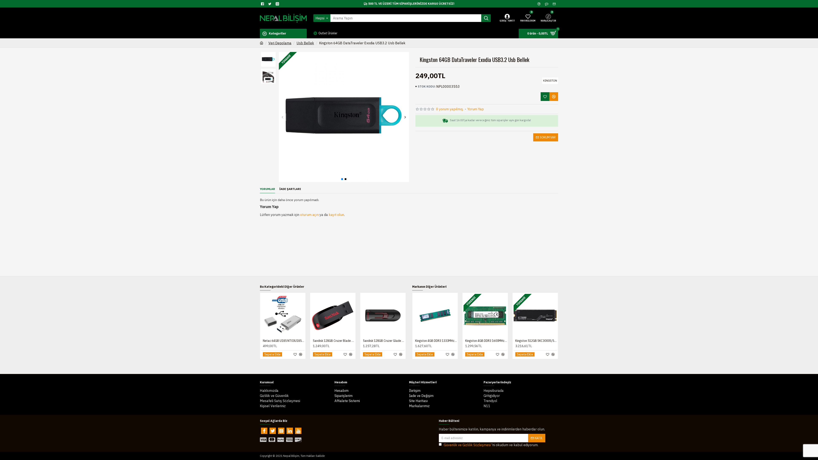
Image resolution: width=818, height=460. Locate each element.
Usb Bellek (305, 43)
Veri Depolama (279, 43)
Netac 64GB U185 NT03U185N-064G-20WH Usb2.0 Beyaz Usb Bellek (384, 341)
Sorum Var (548, 137)
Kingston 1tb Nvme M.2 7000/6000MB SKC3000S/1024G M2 (436, 341)
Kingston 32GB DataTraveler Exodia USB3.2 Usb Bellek (283, 341)
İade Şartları (290, 189)
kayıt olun (336, 215)
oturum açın (309, 215)
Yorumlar (267, 189)
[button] (282, 117)
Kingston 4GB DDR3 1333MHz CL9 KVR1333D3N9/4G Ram (536, 341)
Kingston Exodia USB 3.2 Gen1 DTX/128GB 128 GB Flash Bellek (333, 341)
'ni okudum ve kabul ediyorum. (491, 445)
